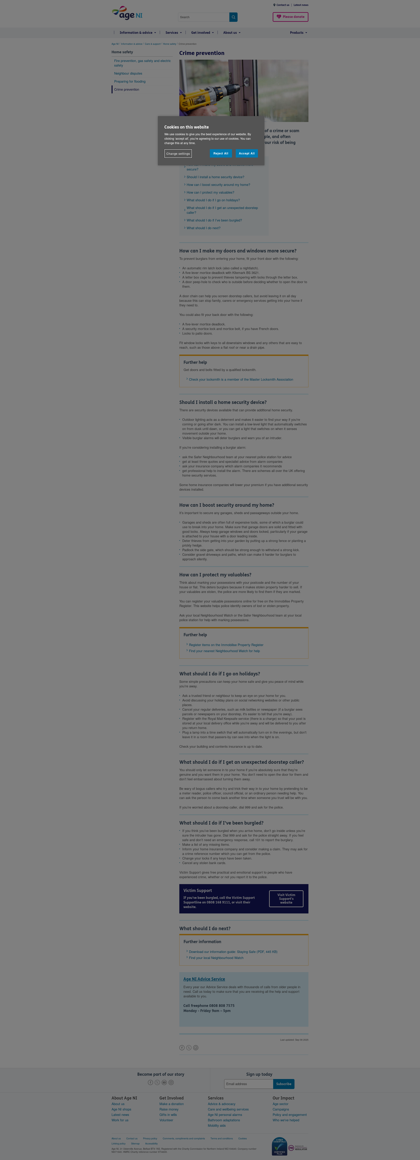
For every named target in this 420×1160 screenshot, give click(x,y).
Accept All (247, 153)
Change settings (178, 153)
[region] (211, 140)
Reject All (220, 153)
